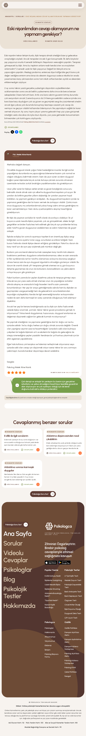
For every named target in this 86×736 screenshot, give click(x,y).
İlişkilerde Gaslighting (53, 580)
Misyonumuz (50, 637)
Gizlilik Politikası (70, 628)
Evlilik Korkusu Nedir (53, 576)
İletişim (47, 650)
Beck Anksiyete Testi (72, 591)
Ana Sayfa (17, 533)
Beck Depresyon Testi (73, 596)
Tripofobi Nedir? (51, 600)
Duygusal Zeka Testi (72, 613)
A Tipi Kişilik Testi (71, 576)
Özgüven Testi (70, 600)
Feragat (67, 676)
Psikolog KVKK (70, 667)
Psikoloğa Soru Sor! (40, 141)
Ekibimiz (48, 645)
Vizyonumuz (50, 641)
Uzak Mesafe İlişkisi (52, 584)
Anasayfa (9, 16)
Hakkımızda (19, 605)
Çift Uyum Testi (70, 618)
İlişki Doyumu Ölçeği (72, 609)
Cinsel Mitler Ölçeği (72, 605)
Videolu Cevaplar (15, 556)
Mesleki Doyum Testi (72, 580)
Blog (9, 579)
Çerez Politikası (70, 672)
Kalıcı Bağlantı (72, 372)
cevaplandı (47, 122)
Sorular (20, 16)
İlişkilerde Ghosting (52, 589)
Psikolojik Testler (15, 592)
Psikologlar (17, 569)
